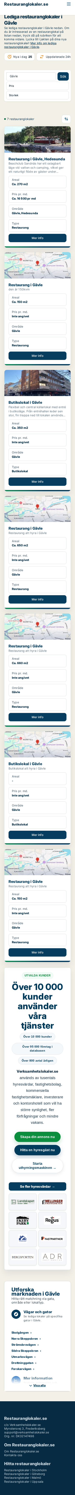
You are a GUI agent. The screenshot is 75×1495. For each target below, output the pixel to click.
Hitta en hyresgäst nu (37, 1150)
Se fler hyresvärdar (37, 1186)
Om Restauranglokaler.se (21, 1451)
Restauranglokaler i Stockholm (25, 1470)
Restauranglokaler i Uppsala (23, 1481)
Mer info (37, 238)
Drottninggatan (22, 1363)
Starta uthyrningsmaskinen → (37, 1166)
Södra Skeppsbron (24, 1350)
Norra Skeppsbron (24, 1338)
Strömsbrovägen (23, 1344)
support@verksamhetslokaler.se (26, 1432)
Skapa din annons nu (37, 1137)
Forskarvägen (21, 1369)
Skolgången (20, 1332)
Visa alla (39, 1385)
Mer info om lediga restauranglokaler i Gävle (30, 45)
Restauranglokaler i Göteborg (24, 1474)
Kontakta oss (13, 1455)
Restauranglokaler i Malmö (22, 1477)
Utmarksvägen (22, 1356)
